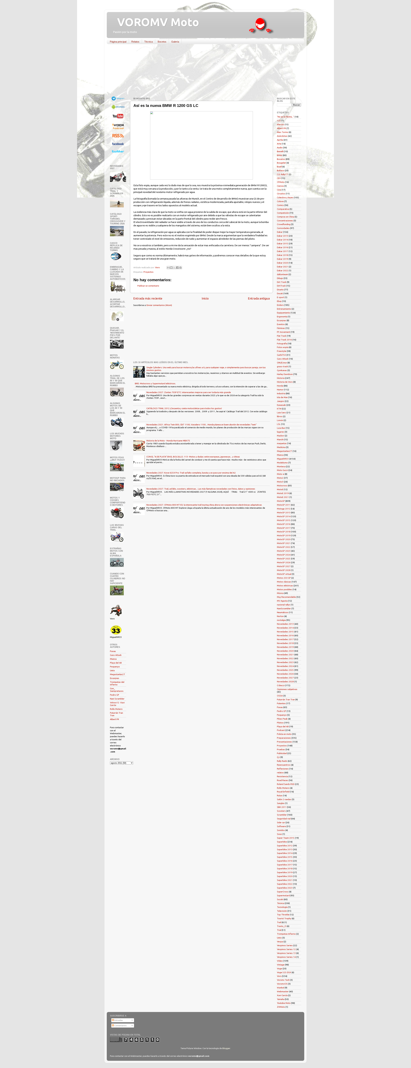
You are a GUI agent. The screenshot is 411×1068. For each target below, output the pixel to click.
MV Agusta (282, 600)
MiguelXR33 (283, 458)
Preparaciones (284, 738)
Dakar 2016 (282, 247)
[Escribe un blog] (171, 267)
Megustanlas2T (117, 674)
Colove (280, 201)
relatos (280, 772)
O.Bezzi (281, 685)
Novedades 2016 (285, 635)
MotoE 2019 (283, 493)
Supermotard (283, 895)
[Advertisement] (203, 71)
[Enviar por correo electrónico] (168, 267)
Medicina (281, 447)
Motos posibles (284, 589)
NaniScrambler (284, 608)
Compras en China (285, 216)
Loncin (280, 420)
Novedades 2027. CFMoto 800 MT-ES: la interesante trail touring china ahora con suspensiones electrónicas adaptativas (204, 505)
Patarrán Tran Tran (286, 699)
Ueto (112, 670)
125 (279, 120)
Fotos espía (282, 347)
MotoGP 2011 (283, 505)
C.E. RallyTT (282, 174)
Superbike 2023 (285, 887)
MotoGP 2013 (283, 512)
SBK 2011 (282, 807)
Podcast (281, 730)
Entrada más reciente (147, 298)
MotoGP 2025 (283, 558)
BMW (279, 155)
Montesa (281, 466)
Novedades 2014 (285, 627)
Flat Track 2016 (284, 339)
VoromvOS (282, 983)
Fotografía (282, 343)
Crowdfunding (283, 224)
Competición (283, 213)
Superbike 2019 (285, 872)
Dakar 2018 (282, 255)
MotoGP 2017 (283, 528)
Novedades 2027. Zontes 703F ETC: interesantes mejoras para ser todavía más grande (188, 392)
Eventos (281, 324)
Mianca (113, 659)
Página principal (118, 41)
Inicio (205, 298)
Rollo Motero (116, 709)
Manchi (280, 439)
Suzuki (280, 899)
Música (280, 593)
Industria (281, 393)
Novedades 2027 (285, 677)
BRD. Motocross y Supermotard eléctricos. (155, 383)
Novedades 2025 (285, 670)
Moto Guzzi (282, 470)
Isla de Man (282, 397)
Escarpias (114, 678)
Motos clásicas (284, 581)
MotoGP (281, 501)
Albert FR (114, 719)
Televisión (282, 911)
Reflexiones (283, 768)
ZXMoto (281, 1007)
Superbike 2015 (285, 857)
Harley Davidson (285, 374)
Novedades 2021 (285, 654)
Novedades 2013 (285, 624)
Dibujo (280, 278)
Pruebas (281, 749)
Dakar (280, 232)
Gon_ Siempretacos (116, 689)
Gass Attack (116, 655)
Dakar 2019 (282, 259)
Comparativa (283, 209)
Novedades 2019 (285, 647)
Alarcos (280, 124)
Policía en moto (284, 734)
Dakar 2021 (282, 266)
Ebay (279, 301)
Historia (280, 378)
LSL (278, 424)
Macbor (280, 435)
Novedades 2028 (285, 681)
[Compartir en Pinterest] (180, 267)
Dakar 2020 (282, 262)
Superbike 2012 (285, 845)
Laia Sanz (281, 412)
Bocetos (162, 41)
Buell (279, 166)
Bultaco (280, 170)
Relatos (135, 41)
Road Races (282, 780)
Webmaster (283, 991)
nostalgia (281, 620)
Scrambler (282, 814)
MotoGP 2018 (283, 531)
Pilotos (280, 722)
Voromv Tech (283, 980)
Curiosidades (283, 228)
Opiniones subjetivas (287, 689)
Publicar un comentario (148, 285)
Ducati (280, 293)
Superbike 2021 (285, 880)
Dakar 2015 (282, 243)
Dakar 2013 (282, 235)
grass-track (282, 366)
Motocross (282, 485)
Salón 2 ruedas (284, 799)
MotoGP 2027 (283, 566)
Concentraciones (285, 220)
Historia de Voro (285, 382)
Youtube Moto (284, 1003)
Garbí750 (281, 355)
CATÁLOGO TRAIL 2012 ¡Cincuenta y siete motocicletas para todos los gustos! (184, 408)
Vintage (280, 964)
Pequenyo (115, 666)
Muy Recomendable (286, 597)
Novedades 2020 (285, 651)
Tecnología (282, 907)
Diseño (280, 289)
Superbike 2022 (285, 884)
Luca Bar (281, 428)
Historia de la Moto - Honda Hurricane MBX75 (168, 440)
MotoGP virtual (284, 574)
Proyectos (148, 272)
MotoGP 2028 (283, 570)
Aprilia (280, 140)
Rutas (279, 795)
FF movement (283, 332)
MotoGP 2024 (283, 554)
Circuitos (281, 193)
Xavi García (282, 995)
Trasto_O (281, 926)
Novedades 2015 (285, 631)
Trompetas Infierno (286, 934)
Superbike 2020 (285, 876)
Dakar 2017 (282, 251)
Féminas (281, 328)
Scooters (281, 811)
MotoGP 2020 (283, 539)
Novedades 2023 (285, 662)
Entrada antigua (259, 298)
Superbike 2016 (285, 861)
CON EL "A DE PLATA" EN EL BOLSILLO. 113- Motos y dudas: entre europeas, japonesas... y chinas (193, 456)
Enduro (280, 305)
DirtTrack (281, 285)
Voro (279, 976)
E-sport (280, 297)
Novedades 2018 (285, 643)
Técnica (148, 41)
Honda (280, 385)
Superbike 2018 (285, 868)
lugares (280, 431)
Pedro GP (114, 695)
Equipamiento (283, 312)
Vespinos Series (285, 945)
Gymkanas (282, 370)
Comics (280, 205)
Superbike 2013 (285, 849)
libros (279, 416)
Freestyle (281, 351)
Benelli (280, 151)
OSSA (280, 695)
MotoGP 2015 (283, 520)
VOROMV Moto (155, 22)
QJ (278, 757)
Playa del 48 (116, 662)
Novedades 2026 (285, 674)
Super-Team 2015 (285, 838)
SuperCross (282, 891)
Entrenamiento (284, 309)
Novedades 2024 (285, 666)
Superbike (282, 841)
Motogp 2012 (283, 508)
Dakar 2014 (282, 239)
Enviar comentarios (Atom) (159, 305)
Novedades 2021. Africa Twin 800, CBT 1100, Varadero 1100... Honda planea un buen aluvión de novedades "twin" (201, 424)
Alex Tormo (282, 132)
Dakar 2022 (282, 270)
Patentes (281, 703)
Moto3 (280, 481)
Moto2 (280, 478)
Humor (280, 389)
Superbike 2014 (285, 853)
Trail (279, 922)
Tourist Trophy (284, 918)
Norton (280, 616)
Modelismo (282, 462)
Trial (279, 930)
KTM (279, 408)
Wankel (280, 987)
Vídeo (280, 960)
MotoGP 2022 (283, 547)
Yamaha (280, 999)
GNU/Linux (282, 362)
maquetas (282, 443)
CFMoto (280, 182)
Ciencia (280, 186)
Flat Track (281, 335)
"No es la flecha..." (285, 116)
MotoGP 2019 (283, 535)
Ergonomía (282, 316)
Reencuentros (283, 765)
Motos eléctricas (285, 585)
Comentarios (120, 1025)
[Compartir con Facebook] (177, 267)
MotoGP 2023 (283, 551)
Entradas (118, 1020)
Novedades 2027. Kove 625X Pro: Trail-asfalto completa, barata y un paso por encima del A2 (191, 472)
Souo (279, 834)
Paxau (113, 651)
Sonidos (281, 830)
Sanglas (280, 803)
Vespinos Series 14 (286, 957)
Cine (279, 189)
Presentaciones (284, 741)
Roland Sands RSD (285, 784)
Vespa (280, 941)
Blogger (226, 1048)
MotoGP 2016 (283, 524)
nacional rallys (283, 604)
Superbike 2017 (285, 864)
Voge (279, 968)
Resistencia (282, 776)
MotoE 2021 (283, 497)
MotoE (280, 489)
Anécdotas (282, 136)
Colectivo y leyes (285, 197)
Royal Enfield (283, 791)
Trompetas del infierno (117, 683)
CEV (279, 178)
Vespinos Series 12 (286, 949)
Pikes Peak (282, 718)
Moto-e (280, 474)
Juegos (280, 401)
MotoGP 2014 (283, 516)
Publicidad (282, 753)
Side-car (281, 822)
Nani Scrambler (117, 698)
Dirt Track (281, 282)
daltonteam (282, 274)
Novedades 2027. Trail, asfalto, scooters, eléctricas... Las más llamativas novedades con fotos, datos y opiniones (200, 488)
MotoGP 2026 (283, 562)
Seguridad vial (284, 818)
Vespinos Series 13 (286, 953)
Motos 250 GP (284, 578)
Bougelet (281, 162)
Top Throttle (283, 914)
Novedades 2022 (285, 658)
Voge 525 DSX (284, 972)
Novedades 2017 (285, 639)
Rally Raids (282, 761)
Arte (279, 143)
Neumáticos (282, 612)
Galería (175, 41)
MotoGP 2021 (283, 543)
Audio (280, 147)
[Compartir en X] (174, 267)
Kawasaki (281, 405)
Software (281, 826)
